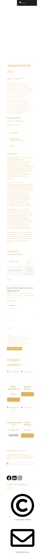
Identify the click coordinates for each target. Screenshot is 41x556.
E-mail (10, 328)
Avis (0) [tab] (12, 146)
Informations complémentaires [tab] (16, 139)
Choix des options (13, 399)
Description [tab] (14, 133)
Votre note (11, 301)
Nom (9, 320)
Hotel (16, 125)
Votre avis (12, 308)
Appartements (20, 121)
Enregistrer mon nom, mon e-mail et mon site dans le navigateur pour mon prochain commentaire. (19, 341)
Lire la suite (13, 435)
